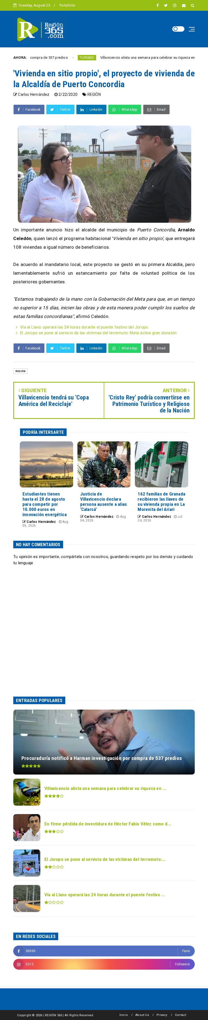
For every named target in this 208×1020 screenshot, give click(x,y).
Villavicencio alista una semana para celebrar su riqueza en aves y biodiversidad (140, 57)
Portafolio (67, 5)
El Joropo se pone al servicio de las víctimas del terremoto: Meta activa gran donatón (98, 332)
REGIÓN (94, 94)
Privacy (162, 1015)
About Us (142, 1015)
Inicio (123, 1015)
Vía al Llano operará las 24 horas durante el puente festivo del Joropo (84, 327)
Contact (180, 1015)
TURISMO (63, 58)
